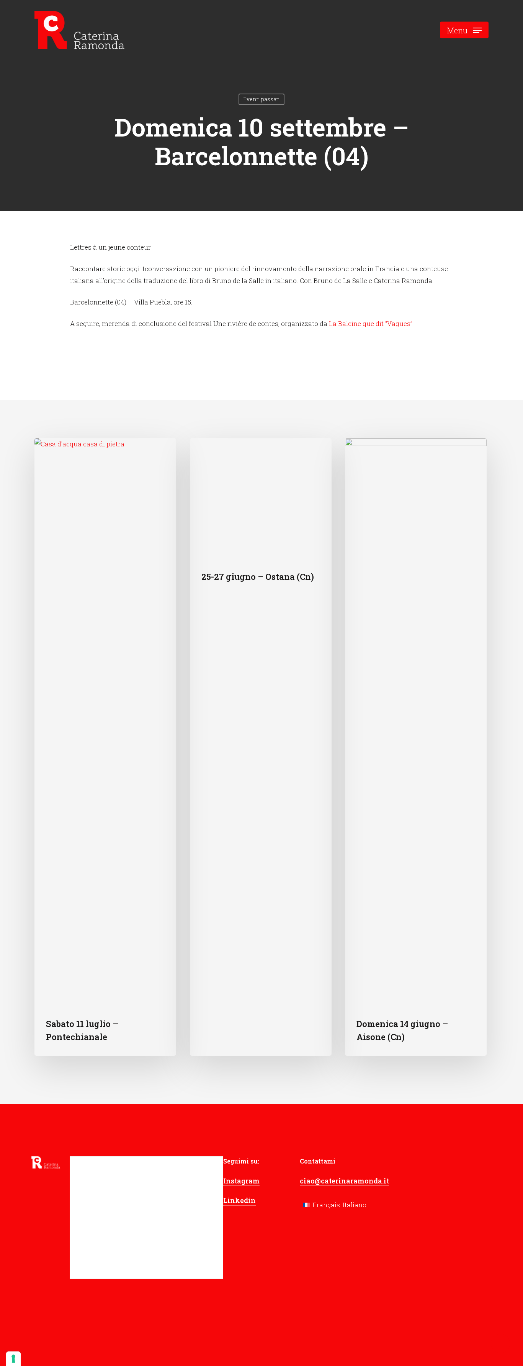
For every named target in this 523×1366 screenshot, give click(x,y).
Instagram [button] (241, 1180)
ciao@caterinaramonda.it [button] (344, 1180)
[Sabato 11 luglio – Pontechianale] (105, 747)
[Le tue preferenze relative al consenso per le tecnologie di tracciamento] (13, 1358)
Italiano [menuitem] (354, 1204)
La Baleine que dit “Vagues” (370, 323)
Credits (202, 1336)
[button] (464, 30)
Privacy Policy (115, 1336)
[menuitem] (321, 1204)
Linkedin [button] (239, 1200)
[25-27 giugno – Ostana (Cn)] (261, 747)
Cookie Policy (164, 1336)
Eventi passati (261, 99)
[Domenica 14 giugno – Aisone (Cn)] (416, 747)
